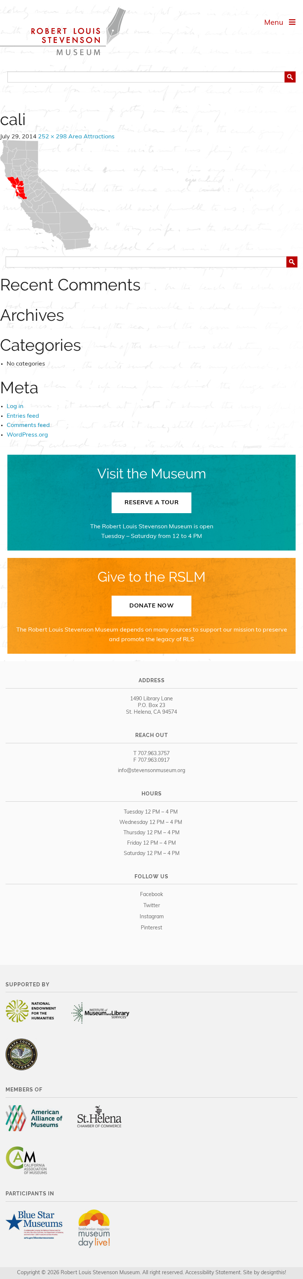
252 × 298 (52, 137)
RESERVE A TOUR (151, 503)
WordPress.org (27, 435)
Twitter (151, 906)
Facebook (151, 895)
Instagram (152, 917)
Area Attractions (91, 137)
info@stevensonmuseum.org (151, 771)
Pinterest (151, 928)
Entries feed (23, 416)
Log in (15, 407)
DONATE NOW (151, 606)
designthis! (273, 1273)
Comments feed (28, 425)
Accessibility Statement (213, 1273)
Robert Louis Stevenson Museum (63, 31)
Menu (276, 23)
